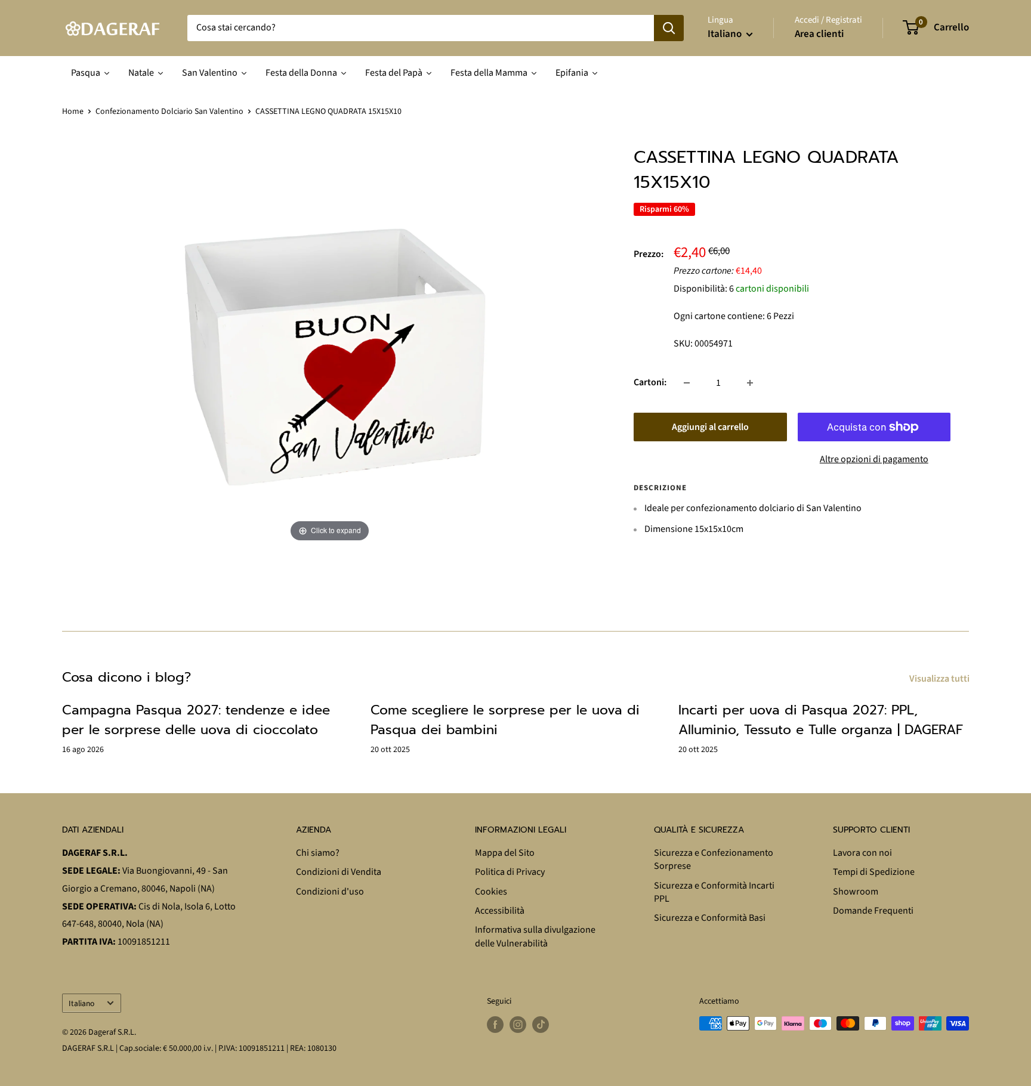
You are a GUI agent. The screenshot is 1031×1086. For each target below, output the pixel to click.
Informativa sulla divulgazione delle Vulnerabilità (535, 936)
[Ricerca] (669, 28)
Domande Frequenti (873, 910)
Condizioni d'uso (330, 891)
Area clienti (819, 34)
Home (73, 111)
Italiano (81, 1003)
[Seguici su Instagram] (518, 1024)
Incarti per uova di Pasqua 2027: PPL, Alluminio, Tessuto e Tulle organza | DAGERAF (820, 720)
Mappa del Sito (505, 852)
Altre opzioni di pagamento (874, 459)
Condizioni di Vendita (338, 871)
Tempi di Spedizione (874, 871)
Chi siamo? (317, 852)
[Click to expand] (330, 344)
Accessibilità (499, 910)
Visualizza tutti (940, 678)
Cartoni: (650, 382)
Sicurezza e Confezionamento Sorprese (713, 859)
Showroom (855, 891)
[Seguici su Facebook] (495, 1024)
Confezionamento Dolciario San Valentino (169, 111)
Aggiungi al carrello (710, 427)
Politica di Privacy (510, 871)
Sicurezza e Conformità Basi (709, 917)
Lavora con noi (862, 852)
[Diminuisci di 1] (686, 382)
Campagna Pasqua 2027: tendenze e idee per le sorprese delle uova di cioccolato (196, 720)
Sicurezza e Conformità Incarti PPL (714, 892)
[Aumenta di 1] (750, 382)
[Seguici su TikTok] (540, 1024)
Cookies (491, 891)
